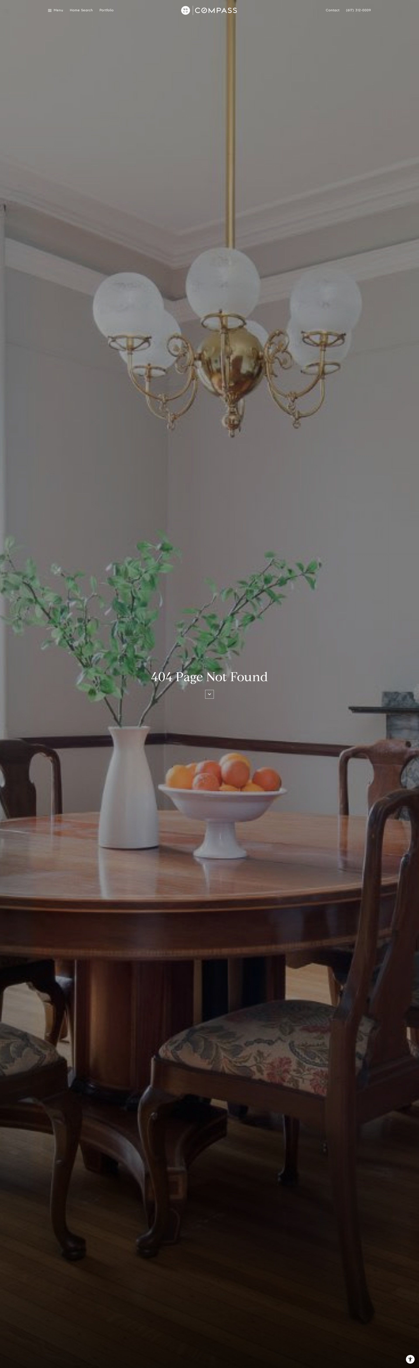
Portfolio (107, 10)
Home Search (81, 10)
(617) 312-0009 (358, 10)
